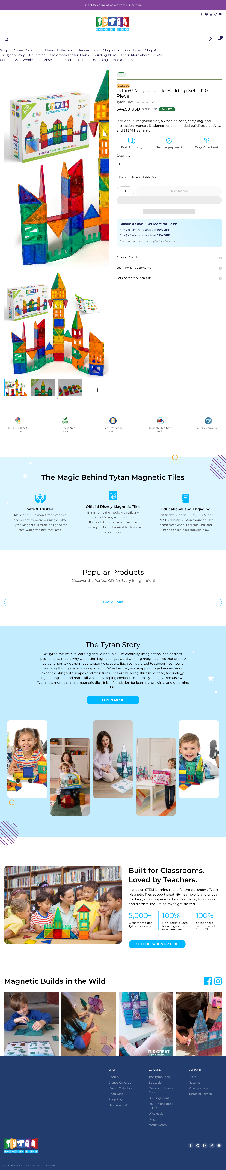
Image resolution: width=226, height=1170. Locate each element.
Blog (104, 60)
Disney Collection (27, 50)
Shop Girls (111, 50)
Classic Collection (59, 50)
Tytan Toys (125, 102)
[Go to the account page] (211, 39)
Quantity (123, 156)
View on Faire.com (59, 60)
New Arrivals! (88, 50)
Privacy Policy (198, 1088)
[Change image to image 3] (70, 390)
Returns (194, 1082)
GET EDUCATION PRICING (157, 944)
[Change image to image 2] (43, 390)
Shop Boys (132, 50)
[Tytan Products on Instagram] (211, 14)
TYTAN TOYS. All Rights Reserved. (35, 1165)
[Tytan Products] (113, 24)
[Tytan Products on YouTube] (220, 14)
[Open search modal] (6, 39)
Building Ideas (104, 55)
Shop (4, 50)
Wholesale (30, 60)
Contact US (9, 60)
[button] (169, 200)
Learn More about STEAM (141, 55)
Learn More (113, 700)
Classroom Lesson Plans (69, 55)
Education (37, 55)
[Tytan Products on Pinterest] (206, 14)
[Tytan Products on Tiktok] (215, 14)
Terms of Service (200, 1094)
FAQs (192, 1077)
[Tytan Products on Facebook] (201, 14)
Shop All (151, 50)
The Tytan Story (12, 55)
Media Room (122, 60)
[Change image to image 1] (16, 390)
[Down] (56, 398)
